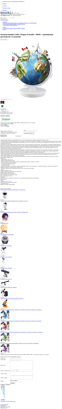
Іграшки (4, 29)
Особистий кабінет (4, 19)
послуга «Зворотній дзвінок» (10, 15)
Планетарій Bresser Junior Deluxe (7, 234)
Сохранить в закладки (5, 116)
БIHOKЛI (5, 22)
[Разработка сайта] (2, 400)
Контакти (5, 10)
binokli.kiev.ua (13, 401)
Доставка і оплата (6, 7)
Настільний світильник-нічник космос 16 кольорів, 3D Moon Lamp (14, 212)
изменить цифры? (14, 380)
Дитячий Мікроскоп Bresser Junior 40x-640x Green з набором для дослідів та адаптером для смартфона (21, 332)
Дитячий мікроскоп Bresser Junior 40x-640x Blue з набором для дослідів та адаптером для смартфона (21, 309)
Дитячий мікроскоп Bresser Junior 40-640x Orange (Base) (11, 298)
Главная (4, 27)
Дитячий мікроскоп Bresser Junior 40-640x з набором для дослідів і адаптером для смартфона (19, 343)
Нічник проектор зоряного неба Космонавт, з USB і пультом (12, 189)
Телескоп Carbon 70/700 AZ (6, 279)
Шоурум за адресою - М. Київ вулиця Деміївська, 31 (13, 1)
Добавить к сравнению (5, 115)
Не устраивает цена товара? (6, 113)
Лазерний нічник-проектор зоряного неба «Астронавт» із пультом (14, 200)
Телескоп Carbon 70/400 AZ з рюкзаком (8, 287)
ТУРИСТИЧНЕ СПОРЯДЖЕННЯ (10, 25)
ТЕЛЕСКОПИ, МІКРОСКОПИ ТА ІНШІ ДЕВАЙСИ (14, 24)
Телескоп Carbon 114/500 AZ (6, 256)
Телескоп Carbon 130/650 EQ (6, 268)
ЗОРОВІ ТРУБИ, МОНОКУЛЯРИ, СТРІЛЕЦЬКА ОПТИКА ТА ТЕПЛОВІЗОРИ (20, 23)
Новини (4, 3)
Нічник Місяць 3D (4, 223)
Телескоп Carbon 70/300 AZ (6, 245)
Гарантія (4, 5)
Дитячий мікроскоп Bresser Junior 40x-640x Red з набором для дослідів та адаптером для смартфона (20, 320)
